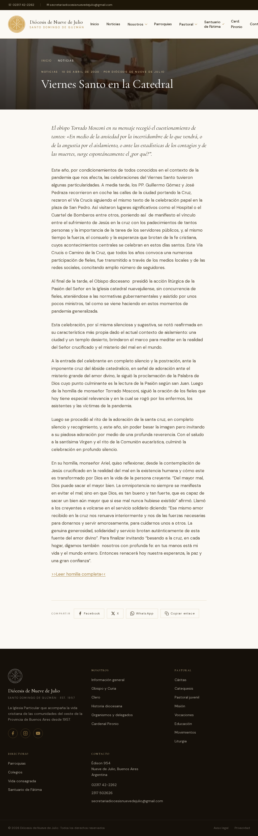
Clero (95, 697)
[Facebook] (13, 733)
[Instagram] (25, 733)
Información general (107, 680)
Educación (183, 723)
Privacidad (242, 828)
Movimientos (185, 732)
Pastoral (186, 24)
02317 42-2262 (104, 785)
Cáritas (180, 680)
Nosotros (135, 24)
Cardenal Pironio (105, 723)
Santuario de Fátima (212, 24)
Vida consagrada (22, 781)
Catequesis (184, 688)
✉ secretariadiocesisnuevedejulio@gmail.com (79, 5)
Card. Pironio (236, 24)
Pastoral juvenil (187, 697)
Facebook (92, 613)
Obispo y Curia (103, 688)
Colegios (15, 772)
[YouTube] (38, 733)
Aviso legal (221, 828)
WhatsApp (145, 613)
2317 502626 (102, 793)
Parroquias (163, 24)
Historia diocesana (106, 706)
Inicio (94, 24)
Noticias (113, 24)
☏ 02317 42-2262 (21, 5)
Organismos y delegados (112, 715)
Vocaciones (184, 715)
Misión (180, 706)
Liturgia (181, 741)
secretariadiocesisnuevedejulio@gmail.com (127, 801)
